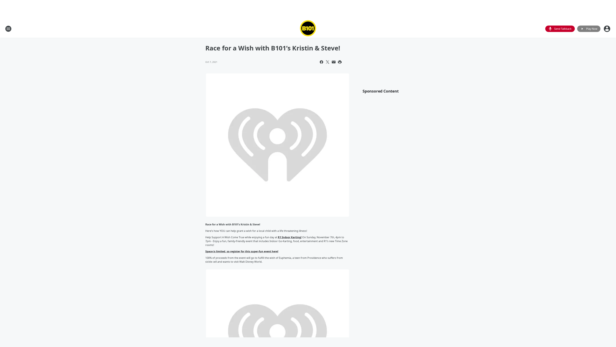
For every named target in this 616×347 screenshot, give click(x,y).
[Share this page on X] (327, 62)
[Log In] (607, 29)
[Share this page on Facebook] (321, 62)
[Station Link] (308, 28)
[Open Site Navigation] (8, 29)
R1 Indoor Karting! (290, 237)
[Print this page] (340, 62)
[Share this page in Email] (333, 62)
